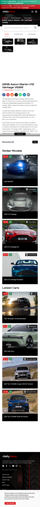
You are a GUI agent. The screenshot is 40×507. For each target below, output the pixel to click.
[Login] (36, 11)
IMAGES (6, 34)
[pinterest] (8, 94)
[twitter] (16, 94)
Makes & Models (16, 18)
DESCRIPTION (18, 34)
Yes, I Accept (10, 503)
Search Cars (6, 480)
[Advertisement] (20, 67)
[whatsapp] (20, 94)
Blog (3, 482)
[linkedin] (24, 94)
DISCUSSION (32, 34)
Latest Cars (5, 474)
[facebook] (4, 94)
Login (35, 142)
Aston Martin (28, 18)
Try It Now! (25, 8)
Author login (5, 485)
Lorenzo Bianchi (9, 90)
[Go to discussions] (10, 156)
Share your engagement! (15, 3)
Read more (20, 134)
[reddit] (12, 94)
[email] (28, 94)
